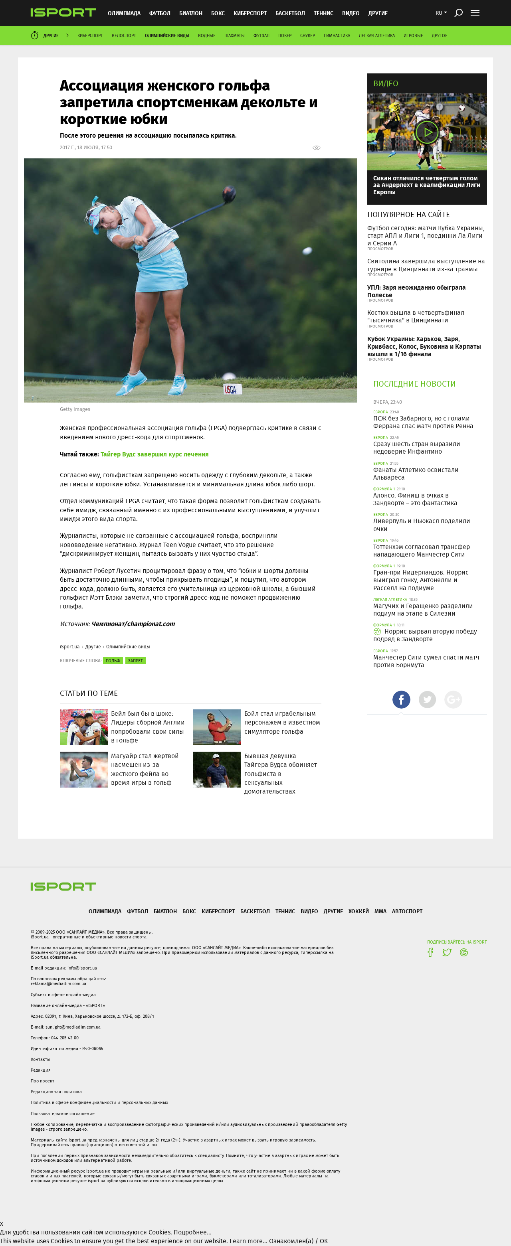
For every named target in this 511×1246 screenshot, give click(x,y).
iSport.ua (70, 646)
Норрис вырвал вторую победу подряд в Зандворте (425, 635)
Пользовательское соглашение (63, 1113)
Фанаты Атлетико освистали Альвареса (416, 473)
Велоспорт (124, 35)
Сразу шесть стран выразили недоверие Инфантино (416, 447)
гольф (113, 661)
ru (439, 13)
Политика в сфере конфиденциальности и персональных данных (99, 1102)
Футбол (159, 13)
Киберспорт (250, 13)
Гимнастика (337, 35)
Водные (207, 35)
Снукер (307, 35)
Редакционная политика (56, 1091)
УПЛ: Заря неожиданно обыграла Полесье (416, 291)
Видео (385, 83)
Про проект (42, 1081)
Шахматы (234, 35)
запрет (135, 661)
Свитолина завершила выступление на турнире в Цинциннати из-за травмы (426, 265)
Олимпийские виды (167, 35)
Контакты (40, 1059)
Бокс (218, 13)
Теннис (323, 13)
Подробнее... (193, 1232)
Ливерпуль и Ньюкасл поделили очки (421, 524)
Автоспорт (407, 911)
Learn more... (248, 1241)
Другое (440, 35)
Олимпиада (124, 13)
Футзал (261, 35)
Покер (284, 35)
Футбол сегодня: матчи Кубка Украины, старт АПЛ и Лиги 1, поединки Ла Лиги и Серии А (426, 235)
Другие (378, 13)
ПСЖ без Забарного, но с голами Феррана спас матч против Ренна (423, 422)
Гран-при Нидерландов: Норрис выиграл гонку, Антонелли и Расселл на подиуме (421, 580)
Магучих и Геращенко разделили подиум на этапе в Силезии (423, 609)
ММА (380, 911)
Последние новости (414, 383)
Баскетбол (290, 13)
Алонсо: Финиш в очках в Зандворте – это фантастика (415, 499)
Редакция (41, 1070)
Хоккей (359, 911)
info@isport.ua (82, 968)
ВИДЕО (351, 13)
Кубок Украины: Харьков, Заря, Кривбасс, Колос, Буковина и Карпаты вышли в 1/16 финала (424, 346)
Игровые (413, 35)
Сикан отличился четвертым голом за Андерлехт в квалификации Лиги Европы (426, 185)
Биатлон (190, 13)
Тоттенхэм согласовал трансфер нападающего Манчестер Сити (421, 550)
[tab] (401, 700)
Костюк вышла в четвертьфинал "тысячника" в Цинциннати (415, 316)
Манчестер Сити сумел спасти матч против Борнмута (426, 661)
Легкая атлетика (377, 35)
